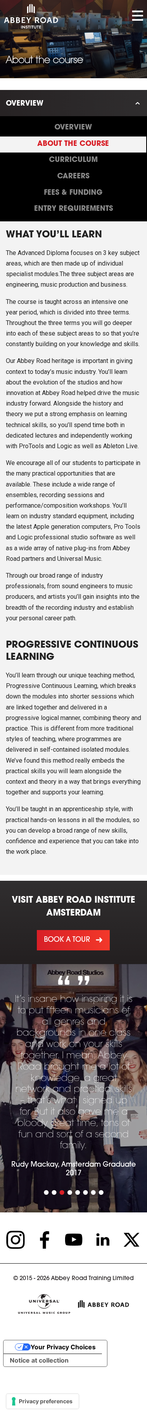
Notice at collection (39, 1360)
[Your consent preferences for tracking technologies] (42, 1401)
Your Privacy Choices (63, 1347)
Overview (25, 104)
